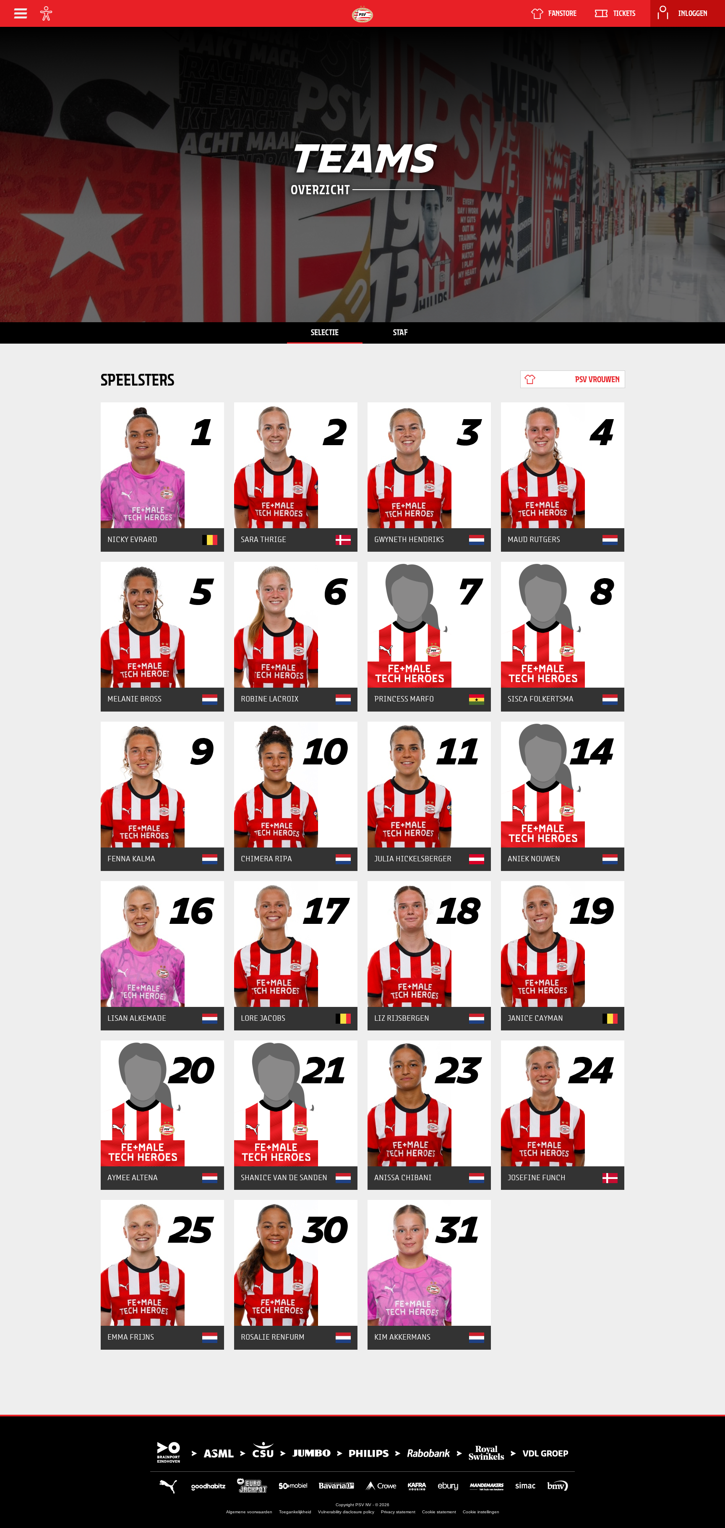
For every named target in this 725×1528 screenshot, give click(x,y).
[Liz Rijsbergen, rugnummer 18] (429, 944)
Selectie (325, 332)
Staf (400, 332)
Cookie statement (439, 1512)
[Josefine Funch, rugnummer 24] (562, 1103)
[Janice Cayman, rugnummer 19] (562, 944)
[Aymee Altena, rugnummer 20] (162, 1103)
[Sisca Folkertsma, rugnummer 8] (562, 625)
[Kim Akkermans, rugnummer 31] (429, 1263)
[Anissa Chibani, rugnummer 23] (429, 1103)
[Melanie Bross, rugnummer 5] (162, 625)
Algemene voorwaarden (249, 1512)
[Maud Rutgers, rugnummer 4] (562, 465)
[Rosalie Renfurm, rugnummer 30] (295, 1263)
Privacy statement (398, 1512)
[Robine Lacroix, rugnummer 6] (295, 625)
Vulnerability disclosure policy (346, 1512)
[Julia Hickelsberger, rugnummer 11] (429, 784)
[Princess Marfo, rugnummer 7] (429, 625)
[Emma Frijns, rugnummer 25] (162, 1263)
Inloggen (692, 13)
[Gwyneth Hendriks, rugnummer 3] (429, 465)
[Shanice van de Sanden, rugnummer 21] (295, 1103)
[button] (20, 13)
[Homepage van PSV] (362, 14)
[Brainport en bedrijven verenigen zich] (362, 1452)
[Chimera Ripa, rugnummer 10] (295, 784)
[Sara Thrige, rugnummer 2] (295, 465)
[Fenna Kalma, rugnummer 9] (162, 784)
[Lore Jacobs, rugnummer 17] (295, 944)
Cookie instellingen (481, 1512)
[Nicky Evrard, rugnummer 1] (162, 465)
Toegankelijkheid (295, 1512)
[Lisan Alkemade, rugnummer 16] (162, 944)
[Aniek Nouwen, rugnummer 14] (562, 784)
